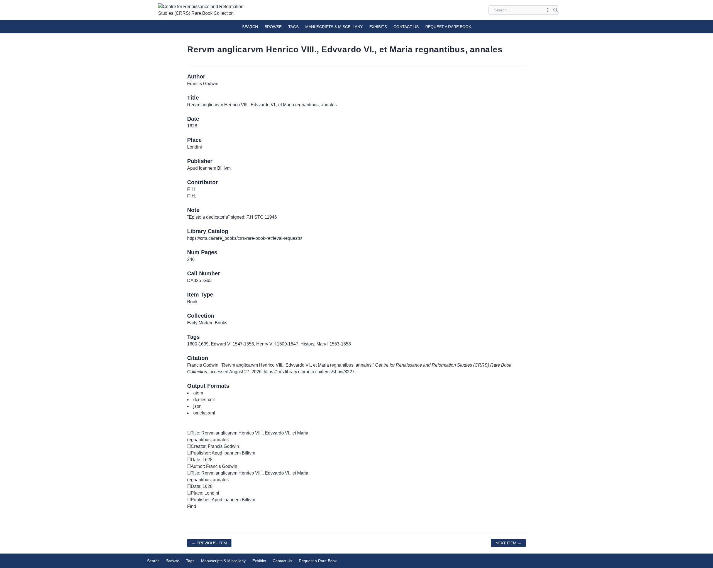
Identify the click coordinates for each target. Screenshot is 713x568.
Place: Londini (205, 493)
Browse (273, 26)
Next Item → (508, 543)
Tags (293, 26)
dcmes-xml (204, 399)
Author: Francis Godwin (214, 466)
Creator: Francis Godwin (215, 446)
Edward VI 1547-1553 (232, 344)
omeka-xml (204, 413)
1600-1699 (198, 344)
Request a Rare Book (448, 26)
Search (250, 26)
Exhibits (378, 26)
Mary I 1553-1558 (333, 344)
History (307, 344)
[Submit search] (555, 10)
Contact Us (406, 26)
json (197, 406)
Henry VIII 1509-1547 (277, 344)
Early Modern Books (207, 322)
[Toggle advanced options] (547, 10)
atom (198, 393)
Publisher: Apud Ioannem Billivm (223, 453)
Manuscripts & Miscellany (334, 26)
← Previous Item (209, 543)
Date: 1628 (202, 459)
